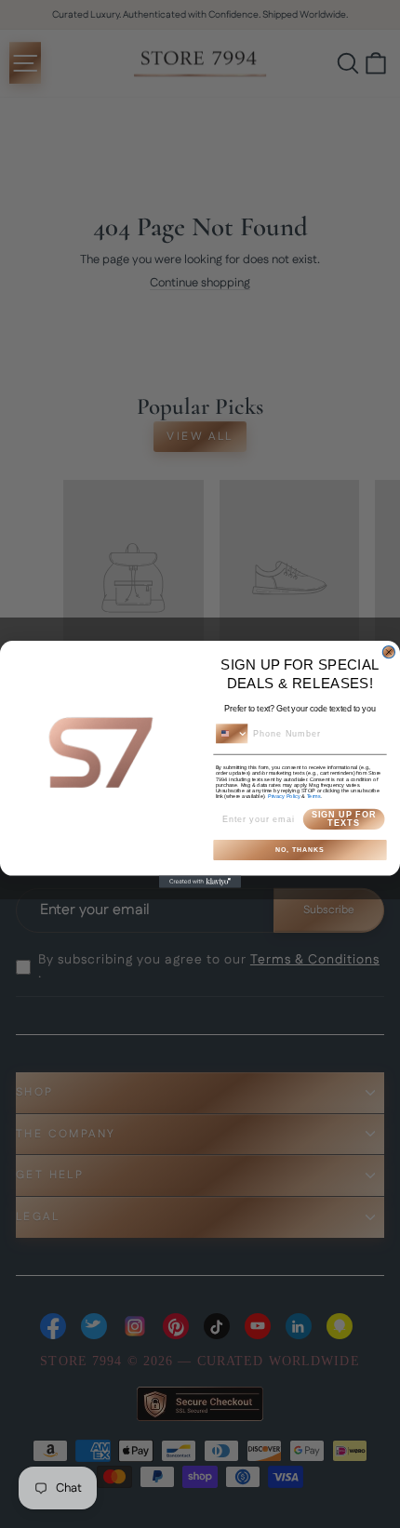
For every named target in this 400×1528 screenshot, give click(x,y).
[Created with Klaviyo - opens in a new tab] (200, 881)
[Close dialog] (388, 651)
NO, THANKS (299, 850)
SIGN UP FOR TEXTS (344, 818)
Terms (314, 795)
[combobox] (231, 733)
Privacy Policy (284, 795)
